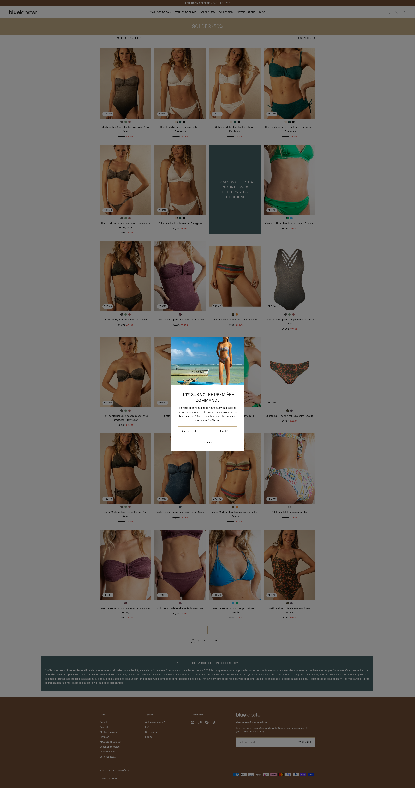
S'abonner (226, 431)
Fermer (207, 442)
